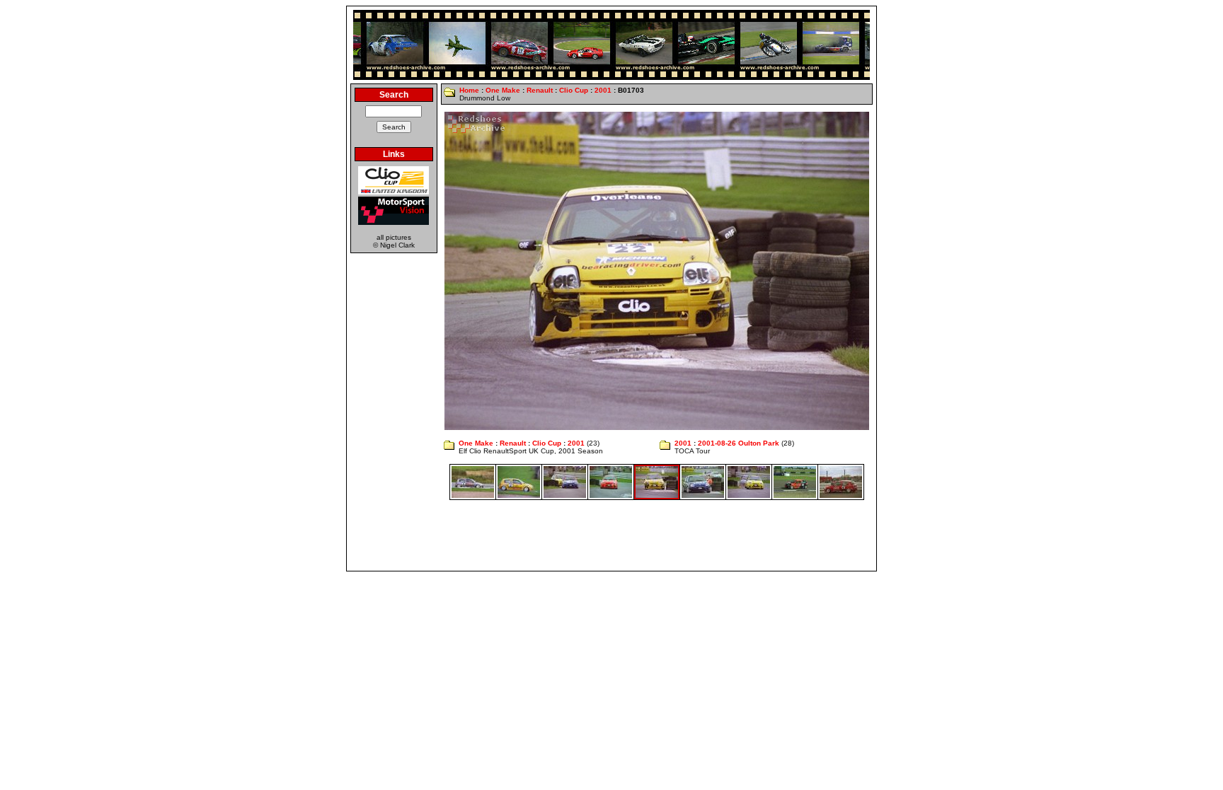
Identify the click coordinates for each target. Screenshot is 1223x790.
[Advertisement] (611, 535)
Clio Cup (573, 90)
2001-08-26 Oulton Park (738, 443)
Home (469, 90)
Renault (540, 90)
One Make (503, 90)
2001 (603, 90)
